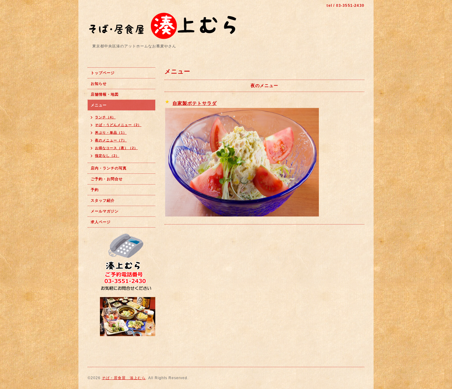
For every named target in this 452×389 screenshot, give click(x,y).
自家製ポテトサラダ (194, 103)
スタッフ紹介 (103, 200)
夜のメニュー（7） (111, 140)
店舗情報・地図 (105, 94)
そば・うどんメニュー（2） (118, 125)
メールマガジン (105, 211)
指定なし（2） (107, 155)
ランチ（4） (105, 117)
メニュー (99, 105)
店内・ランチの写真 (109, 168)
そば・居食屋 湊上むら (124, 378)
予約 (95, 190)
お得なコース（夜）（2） (116, 148)
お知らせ (99, 83)
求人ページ (101, 222)
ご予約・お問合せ (107, 179)
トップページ (103, 73)
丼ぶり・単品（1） (111, 132)
